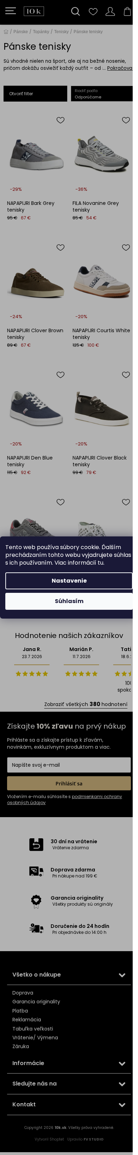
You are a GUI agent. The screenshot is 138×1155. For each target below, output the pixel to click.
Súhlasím (69, 601)
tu (100, 563)
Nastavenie (69, 581)
